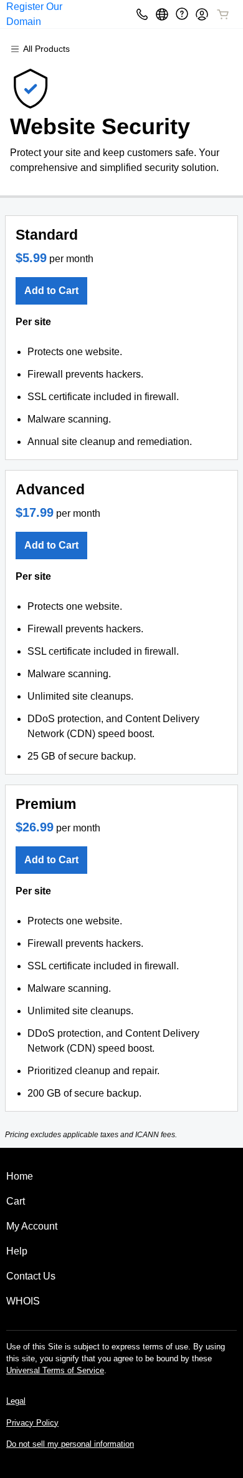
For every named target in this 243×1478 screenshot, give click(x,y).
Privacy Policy (32, 1422)
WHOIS (23, 1301)
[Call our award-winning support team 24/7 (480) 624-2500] (182, 14)
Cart (15, 1201)
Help (16, 1251)
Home (19, 1176)
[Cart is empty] (223, 14)
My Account (31, 1226)
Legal (16, 1401)
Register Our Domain (34, 14)
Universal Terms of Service (55, 1370)
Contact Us (30, 1276)
